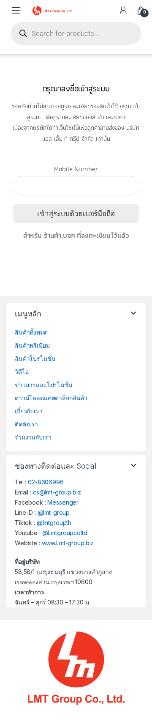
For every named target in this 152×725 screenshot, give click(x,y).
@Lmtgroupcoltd (64, 532)
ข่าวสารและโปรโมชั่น (44, 384)
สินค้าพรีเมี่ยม (32, 345)
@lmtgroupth (54, 522)
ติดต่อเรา (26, 424)
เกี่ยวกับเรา (29, 411)
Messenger (63, 502)
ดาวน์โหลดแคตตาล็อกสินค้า (51, 397)
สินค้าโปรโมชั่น (35, 358)
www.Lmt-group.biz (68, 542)
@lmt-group (54, 512)
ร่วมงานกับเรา (33, 437)
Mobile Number (76, 172)
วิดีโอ (21, 371)
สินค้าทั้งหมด (31, 332)
